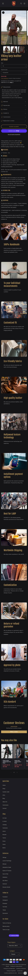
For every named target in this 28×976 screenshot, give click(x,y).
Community (5, 805)
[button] (3, 3)
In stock (5, 821)
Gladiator (5, 877)
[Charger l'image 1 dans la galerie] (6, 49)
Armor (4, 831)
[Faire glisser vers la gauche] (1, 50)
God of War (5, 874)
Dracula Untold (6, 887)
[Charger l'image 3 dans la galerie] (21, 49)
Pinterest (5, 903)
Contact (5, 808)
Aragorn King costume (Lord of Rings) (18, 762)
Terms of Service (7, 923)
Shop (4, 788)
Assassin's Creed (7, 867)
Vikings (4, 857)
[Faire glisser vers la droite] (26, 50)
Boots (4, 847)
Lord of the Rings (7, 860)
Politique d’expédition (11, 970)
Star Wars (5, 880)
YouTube (5, 906)
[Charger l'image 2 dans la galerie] (14, 49)
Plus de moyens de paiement (14, 134)
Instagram (5, 900)
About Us (5, 801)
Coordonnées (20, 970)
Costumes (5, 828)
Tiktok (4, 910)
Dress (4, 841)
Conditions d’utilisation (21, 968)
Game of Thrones (7, 870)
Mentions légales (21, 973)
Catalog (5, 824)
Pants (4, 844)
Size (2, 63)
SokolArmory (8, 964)
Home (4, 785)
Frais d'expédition (4, 78)
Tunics (4, 837)
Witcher (4, 864)
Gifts (4, 795)
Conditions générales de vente (10, 973)
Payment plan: (4, 69)
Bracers (4, 834)
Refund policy (6, 926)
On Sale (5, 818)
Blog (4, 798)
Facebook (5, 896)
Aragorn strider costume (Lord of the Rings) (7, 762)
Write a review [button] (14, 731)
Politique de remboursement (16, 966)
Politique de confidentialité (9, 968)
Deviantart (5, 913)
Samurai (5, 883)
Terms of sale (6, 929)
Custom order (6, 792)
